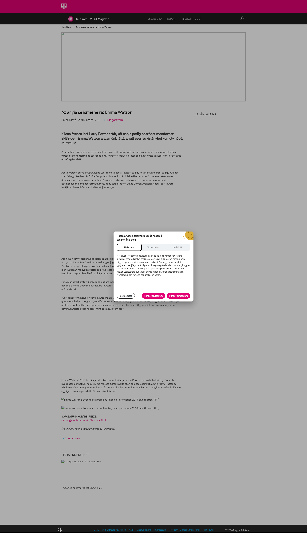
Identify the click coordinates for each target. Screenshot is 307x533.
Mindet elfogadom (178, 295)
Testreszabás (125, 295)
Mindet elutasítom (153, 295)
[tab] (129, 247)
